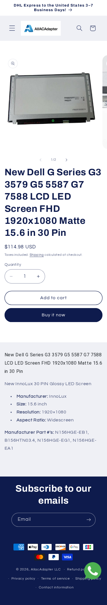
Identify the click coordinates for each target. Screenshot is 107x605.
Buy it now (53, 315)
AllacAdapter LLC (46, 569)
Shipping (37, 254)
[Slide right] (66, 160)
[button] (12, 28)
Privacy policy (23, 578)
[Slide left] (40, 160)
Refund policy (79, 569)
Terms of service (55, 578)
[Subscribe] (88, 520)
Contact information (56, 587)
